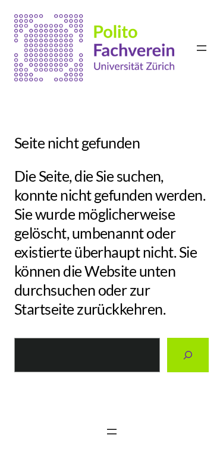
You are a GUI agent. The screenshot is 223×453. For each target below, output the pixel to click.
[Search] (188, 355)
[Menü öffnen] (201, 48)
